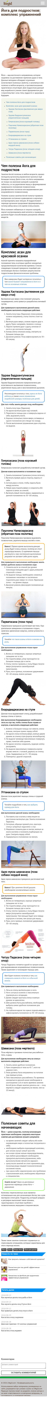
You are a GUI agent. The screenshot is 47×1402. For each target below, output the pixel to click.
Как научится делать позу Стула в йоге (16, 1304)
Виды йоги (18, 1249)
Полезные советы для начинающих (21, 157)
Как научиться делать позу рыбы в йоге (16, 1297)
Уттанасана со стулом (17, 139)
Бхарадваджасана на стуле (19, 135)
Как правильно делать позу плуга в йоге (17, 1311)
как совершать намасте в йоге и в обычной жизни (21, 978)
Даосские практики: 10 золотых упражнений (19, 1324)
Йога (4, 1249)
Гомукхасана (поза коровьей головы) (24, 122)
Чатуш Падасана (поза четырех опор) (24, 149)
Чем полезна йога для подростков (20, 102)
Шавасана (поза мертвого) (19, 153)
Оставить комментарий (23, 1373)
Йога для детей (30, 1249)
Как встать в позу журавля (11, 1331)
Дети (10, 1249)
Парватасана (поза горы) (18, 132)
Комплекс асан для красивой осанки (21, 106)
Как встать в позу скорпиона (12, 1317)
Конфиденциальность (25, 1383)
